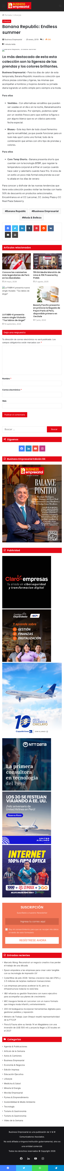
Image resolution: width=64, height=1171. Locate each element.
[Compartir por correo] (8, 235)
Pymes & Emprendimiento (16, 1097)
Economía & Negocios (14, 1065)
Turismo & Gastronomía (15, 1111)
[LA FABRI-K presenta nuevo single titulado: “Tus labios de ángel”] (16, 299)
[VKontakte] (51, 228)
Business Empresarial (13, 39)
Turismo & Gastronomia (15, 1116)
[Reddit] (44, 228)
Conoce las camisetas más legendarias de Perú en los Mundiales (15, 275)
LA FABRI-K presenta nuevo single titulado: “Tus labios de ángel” (14, 317)
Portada (8, 15)
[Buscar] (60, 6)
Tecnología (9, 1106)
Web (4, 401)
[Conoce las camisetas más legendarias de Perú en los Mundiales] (16, 261)
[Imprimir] (15, 235)
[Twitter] (15, 228)
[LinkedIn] (22, 228)
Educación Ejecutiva (13, 1074)
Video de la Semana (13, 1120)
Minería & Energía (12, 1088)
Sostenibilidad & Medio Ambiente (19, 1102)
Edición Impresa (11, 1069)
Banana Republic (16, 211)
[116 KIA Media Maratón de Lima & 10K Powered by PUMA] (47, 261)
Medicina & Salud (12, 1083)
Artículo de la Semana (14, 1051)
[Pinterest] (36, 228)
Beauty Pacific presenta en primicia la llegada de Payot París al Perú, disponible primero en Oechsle (46, 311)
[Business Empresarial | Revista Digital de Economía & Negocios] (19, 5)
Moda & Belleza (32, 217)
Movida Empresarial (13, 1093)
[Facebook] (8, 228)
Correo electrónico (12, 390)
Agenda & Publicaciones (15, 1046)
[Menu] (3, 6)
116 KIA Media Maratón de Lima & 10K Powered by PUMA (47, 275)
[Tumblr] (29, 228)
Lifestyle (17, 15)
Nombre (6, 378)
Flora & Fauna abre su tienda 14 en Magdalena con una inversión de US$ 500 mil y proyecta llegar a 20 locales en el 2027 (32, 1027)
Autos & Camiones (13, 1056)
